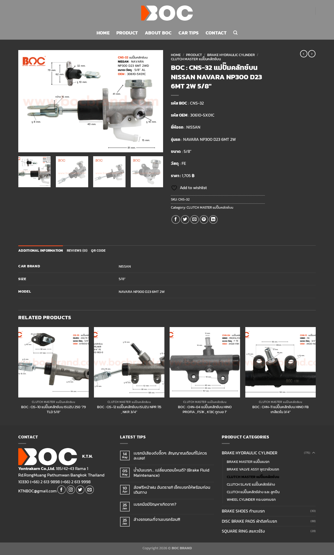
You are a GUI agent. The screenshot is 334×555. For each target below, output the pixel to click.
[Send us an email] (89, 489)
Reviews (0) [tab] (77, 250)
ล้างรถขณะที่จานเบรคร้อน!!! (157, 519)
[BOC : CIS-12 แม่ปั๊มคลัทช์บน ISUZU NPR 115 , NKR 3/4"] (129, 362)
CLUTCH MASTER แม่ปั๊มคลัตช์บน (196, 59)
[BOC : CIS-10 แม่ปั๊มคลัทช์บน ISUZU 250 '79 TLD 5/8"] (53, 362)
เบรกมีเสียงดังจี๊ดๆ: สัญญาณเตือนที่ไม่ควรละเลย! (170, 456)
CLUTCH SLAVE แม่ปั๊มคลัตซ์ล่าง (251, 484)
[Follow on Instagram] (71, 489)
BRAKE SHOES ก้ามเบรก (243, 511)
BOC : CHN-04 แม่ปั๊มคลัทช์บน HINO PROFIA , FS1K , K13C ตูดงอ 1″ (205, 409)
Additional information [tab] (40, 250)
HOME (103, 32)
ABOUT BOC (158, 32)
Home (176, 54)
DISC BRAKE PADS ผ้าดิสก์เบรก (249, 521)
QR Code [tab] (98, 250)
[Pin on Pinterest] (204, 219)
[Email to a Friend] (194, 219)
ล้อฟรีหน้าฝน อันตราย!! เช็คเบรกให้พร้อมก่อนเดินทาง (172, 490)
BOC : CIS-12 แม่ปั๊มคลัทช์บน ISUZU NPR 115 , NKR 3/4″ (129, 409)
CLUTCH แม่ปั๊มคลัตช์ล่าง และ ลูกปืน (253, 492)
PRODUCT (127, 32)
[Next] (153, 101)
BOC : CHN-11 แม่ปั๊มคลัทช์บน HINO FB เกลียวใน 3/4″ (280, 409)
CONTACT (216, 32)
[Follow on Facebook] (61, 489)
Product (194, 54)
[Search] (235, 33)
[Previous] (27, 101)
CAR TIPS (188, 32)
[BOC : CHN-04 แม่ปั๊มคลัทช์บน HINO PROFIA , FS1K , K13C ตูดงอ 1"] (205, 362)
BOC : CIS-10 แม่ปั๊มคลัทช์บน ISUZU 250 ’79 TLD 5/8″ (53, 409)
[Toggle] (314, 453)
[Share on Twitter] (185, 219)
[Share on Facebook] (175, 219)
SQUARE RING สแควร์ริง (243, 531)
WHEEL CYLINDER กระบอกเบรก (251, 499)
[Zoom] (25, 146)
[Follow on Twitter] (80, 489)
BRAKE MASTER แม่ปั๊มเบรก (248, 461)
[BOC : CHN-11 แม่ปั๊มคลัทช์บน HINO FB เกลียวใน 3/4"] (280, 362)
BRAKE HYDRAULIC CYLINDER (231, 54)
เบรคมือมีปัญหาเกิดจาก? (155, 504)
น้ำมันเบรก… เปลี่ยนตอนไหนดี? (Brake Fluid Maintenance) (171, 473)
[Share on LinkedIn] (213, 219)
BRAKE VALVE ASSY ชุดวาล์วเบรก (253, 469)
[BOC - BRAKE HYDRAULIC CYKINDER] (167, 13)
